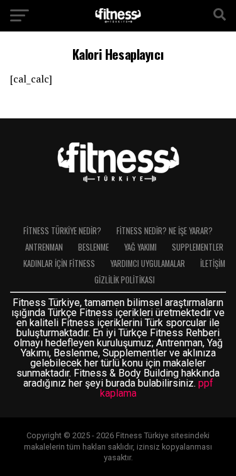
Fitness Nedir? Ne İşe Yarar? (164, 231)
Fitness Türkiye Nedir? (62, 231)
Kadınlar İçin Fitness (59, 263)
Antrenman (44, 247)
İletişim (212, 263)
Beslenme (93, 247)
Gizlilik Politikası (124, 280)
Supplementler (197, 247)
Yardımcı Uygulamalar (147, 263)
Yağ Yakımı (140, 247)
